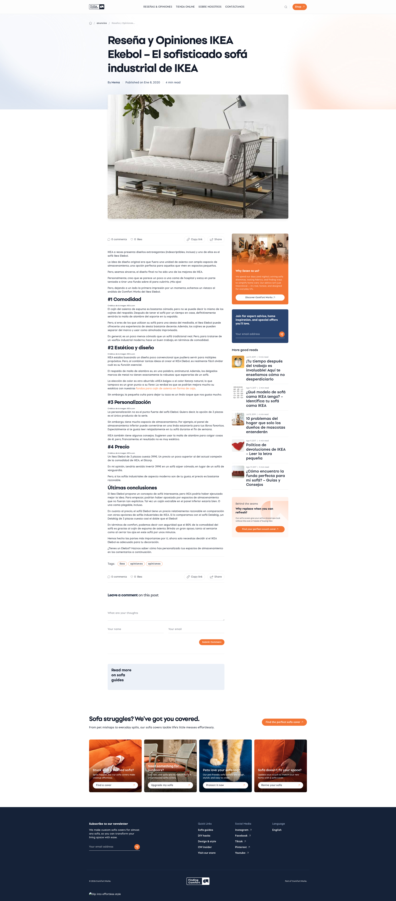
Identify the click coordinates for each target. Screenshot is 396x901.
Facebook (241, 835)
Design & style (207, 841)
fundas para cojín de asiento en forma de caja (165, 388)
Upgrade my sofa (162, 785)
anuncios (102, 23)
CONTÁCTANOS (234, 6)
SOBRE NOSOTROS (210, 6)
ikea (122, 563)
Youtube (240, 852)
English (277, 829)
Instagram (241, 829)
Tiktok (239, 841)
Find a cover (103, 785)
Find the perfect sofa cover (283, 722)
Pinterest (241, 847)
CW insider (205, 847)
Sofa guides (205, 829)
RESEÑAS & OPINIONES (157, 6)
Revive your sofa (271, 785)
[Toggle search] (285, 6)
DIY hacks (204, 835)
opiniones (136, 563)
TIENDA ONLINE (185, 6)
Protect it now (215, 785)
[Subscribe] (282, 334)
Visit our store (207, 852)
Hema (116, 82)
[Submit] (137, 847)
